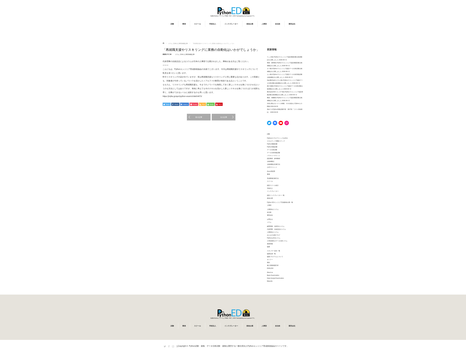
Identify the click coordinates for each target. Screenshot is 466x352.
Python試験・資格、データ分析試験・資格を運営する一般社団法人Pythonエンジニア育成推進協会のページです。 (238, 345)
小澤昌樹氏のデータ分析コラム (277, 241)
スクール (197, 24)
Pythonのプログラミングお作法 (277, 138)
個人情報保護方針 (273, 265)
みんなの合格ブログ (273, 235)
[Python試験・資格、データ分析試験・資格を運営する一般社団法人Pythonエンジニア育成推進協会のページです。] (233, 12)
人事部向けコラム (273, 209)
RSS (177, 346)
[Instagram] (173, 346)
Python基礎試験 (272, 144)
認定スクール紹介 (273, 185)
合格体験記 (270, 161)
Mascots (269, 281)
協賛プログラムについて (275, 256)
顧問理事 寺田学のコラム (275, 226)
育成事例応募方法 (273, 178)
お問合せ (270, 219)
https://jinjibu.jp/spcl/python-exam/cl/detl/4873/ (182, 96)
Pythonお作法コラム (273, 238)
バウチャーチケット (273, 155)
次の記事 (223, 117)
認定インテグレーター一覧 (275, 195)
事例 (184, 24)
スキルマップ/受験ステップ (276, 141)
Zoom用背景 (271, 171)
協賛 (268, 246)
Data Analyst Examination (275, 278)
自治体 (277, 24)
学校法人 (212, 24)
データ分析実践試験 (273, 152)
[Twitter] (164, 346)
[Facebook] (168, 346)
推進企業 (249, 24)
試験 (172, 24)
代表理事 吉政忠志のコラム (276, 229)
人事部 (264, 24)
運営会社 (292, 24)
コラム (177, 54)
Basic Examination (273, 275)
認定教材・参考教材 (273, 158)
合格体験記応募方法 (273, 164)
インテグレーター (231, 24)
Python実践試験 (272, 147)
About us (270, 272)
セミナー (270, 259)
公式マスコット (272, 167)
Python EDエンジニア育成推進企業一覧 (280, 202)
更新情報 (270, 244)
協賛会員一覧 (271, 254)
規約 (268, 262)
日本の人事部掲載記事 (187, 54)
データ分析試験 (272, 150)
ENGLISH (270, 268)
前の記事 (198, 117)
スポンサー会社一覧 (273, 251)
